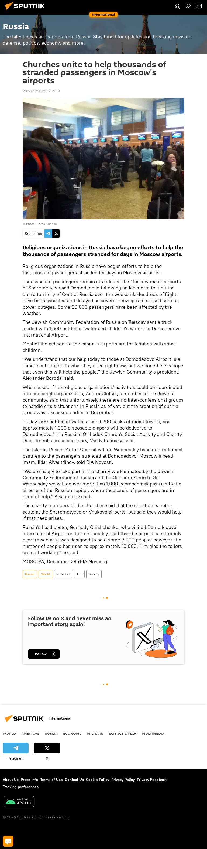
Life (79, 574)
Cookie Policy (97, 779)
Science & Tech (123, 733)
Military (95, 733)
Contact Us (74, 779)
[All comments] (8, 841)
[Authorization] (177, 6)
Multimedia (153, 733)
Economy (72, 733)
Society (94, 574)
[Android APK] (19, 802)
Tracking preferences (21, 786)
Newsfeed (63, 574)
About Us (11, 779)
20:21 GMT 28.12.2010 (41, 91)
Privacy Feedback (152, 779)
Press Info (29, 779)
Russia (29, 574)
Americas (30, 733)
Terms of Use (51, 779)
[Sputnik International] (26, 10)
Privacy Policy (123, 779)
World (45, 574)
